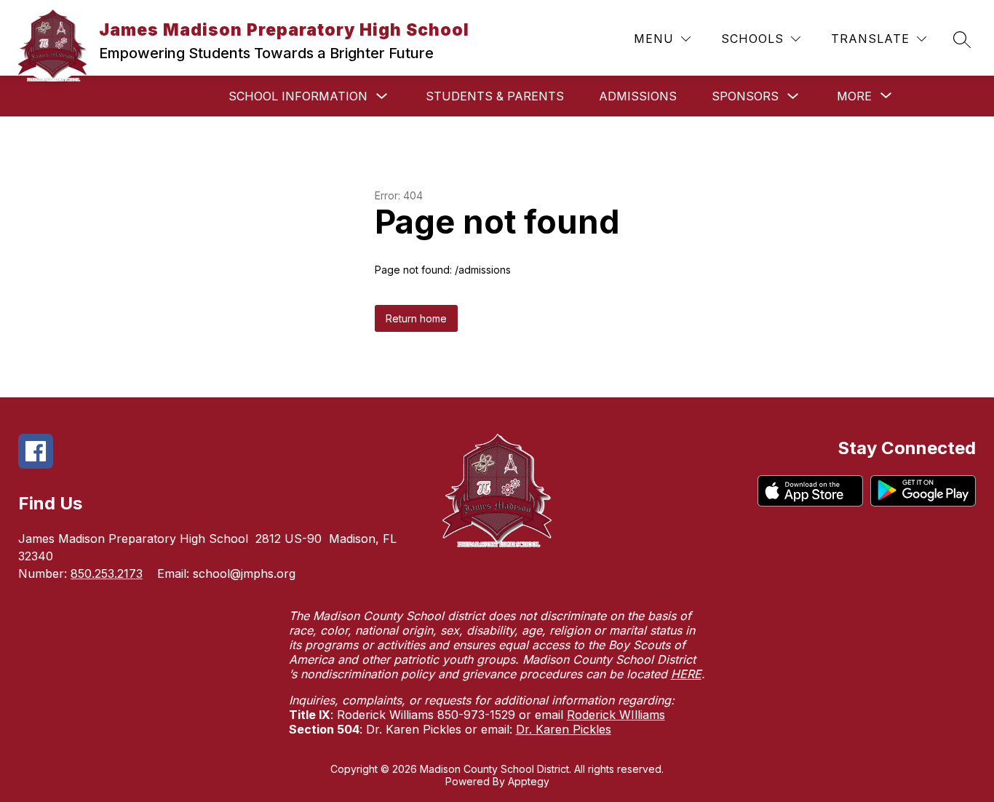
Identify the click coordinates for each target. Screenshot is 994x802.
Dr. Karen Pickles (563, 729)
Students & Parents (495, 96)
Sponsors (745, 96)
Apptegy (528, 781)
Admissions (638, 96)
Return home (416, 318)
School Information (297, 96)
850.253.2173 (107, 573)
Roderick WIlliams (616, 714)
